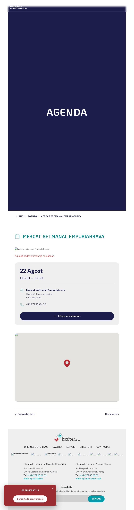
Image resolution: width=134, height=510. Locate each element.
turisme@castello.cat (33, 478)
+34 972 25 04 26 (36, 304)
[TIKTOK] (118, 454)
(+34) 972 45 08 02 (88, 475)
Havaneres (112, 414)
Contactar (103, 447)
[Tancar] (53, 488)
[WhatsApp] (83, 454)
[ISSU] (110, 454)
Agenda (32, 216)
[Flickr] (93, 454)
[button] (67, 363)
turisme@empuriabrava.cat (88, 478)
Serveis (71, 447)
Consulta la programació (30, 499)
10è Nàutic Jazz (25, 414)
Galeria (57, 447)
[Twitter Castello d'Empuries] (50, 454)
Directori (86, 447)
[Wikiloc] (72, 454)
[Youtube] (62, 454)
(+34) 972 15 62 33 (36, 475)
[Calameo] (102, 454)
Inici (21, 216)
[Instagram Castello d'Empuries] (37, 454)
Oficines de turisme (36, 447)
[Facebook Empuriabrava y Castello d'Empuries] (20, 454)
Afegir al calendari (69, 316)
